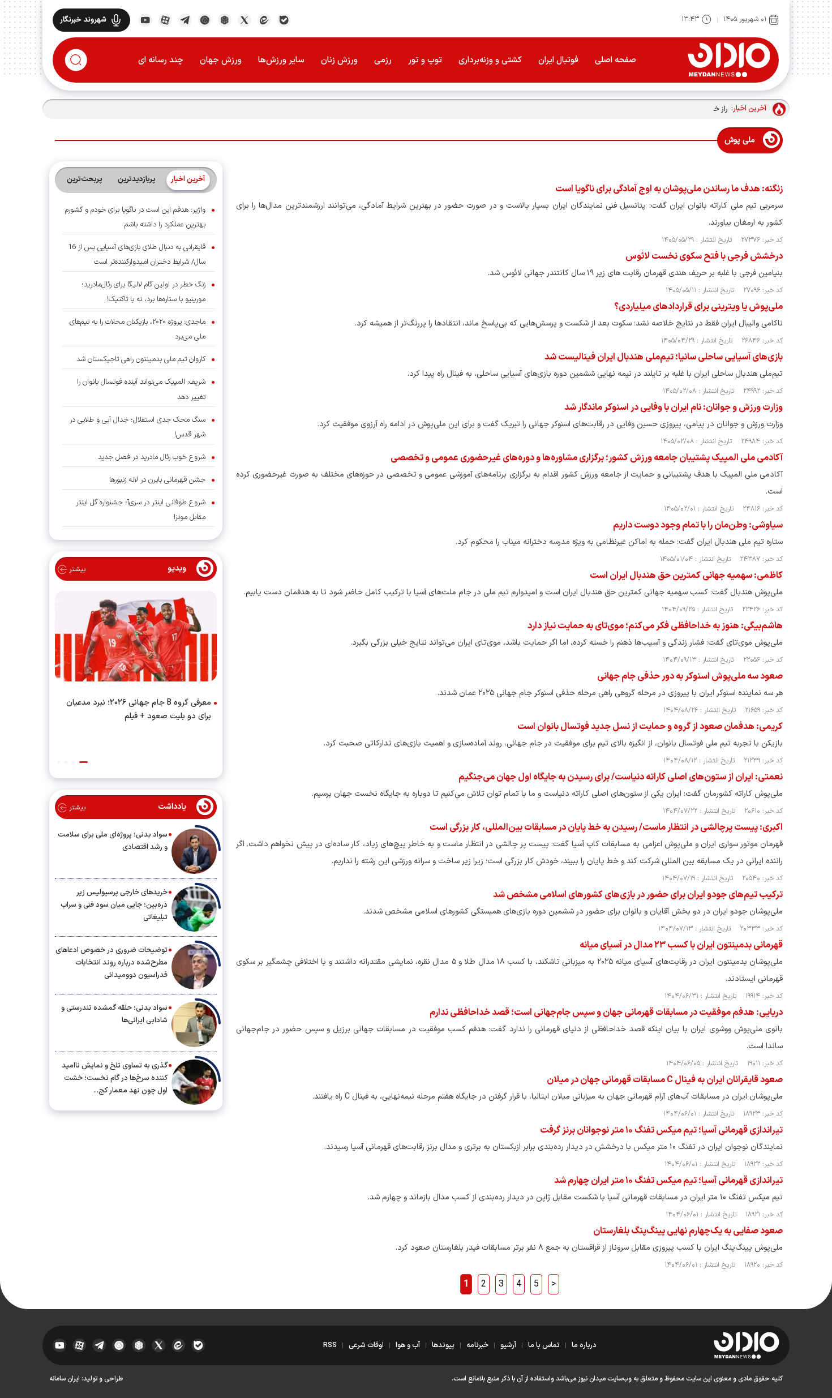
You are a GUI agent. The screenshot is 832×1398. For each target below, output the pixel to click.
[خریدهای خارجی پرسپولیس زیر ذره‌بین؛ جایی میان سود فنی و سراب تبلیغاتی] (194, 909)
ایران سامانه (64, 1379)
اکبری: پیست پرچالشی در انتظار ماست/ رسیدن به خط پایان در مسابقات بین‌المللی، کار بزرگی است (606, 827)
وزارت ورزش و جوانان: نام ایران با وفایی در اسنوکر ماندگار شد (673, 407)
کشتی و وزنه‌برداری (490, 60)
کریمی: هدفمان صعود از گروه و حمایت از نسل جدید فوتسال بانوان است (650, 727)
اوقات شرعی (366, 1345)
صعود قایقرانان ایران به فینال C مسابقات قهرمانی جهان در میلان (665, 1080)
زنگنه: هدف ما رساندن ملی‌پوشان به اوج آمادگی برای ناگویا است (669, 189)
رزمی (383, 60)
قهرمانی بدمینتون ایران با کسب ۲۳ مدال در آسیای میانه (681, 945)
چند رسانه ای (160, 60)
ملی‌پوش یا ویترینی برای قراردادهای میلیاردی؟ (698, 307)
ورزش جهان (221, 60)
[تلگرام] (185, 19)
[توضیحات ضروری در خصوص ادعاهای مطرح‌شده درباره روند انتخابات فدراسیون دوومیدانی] (194, 966)
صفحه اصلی (615, 60)
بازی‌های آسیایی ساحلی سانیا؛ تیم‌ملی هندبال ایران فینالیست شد (663, 357)
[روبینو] (205, 19)
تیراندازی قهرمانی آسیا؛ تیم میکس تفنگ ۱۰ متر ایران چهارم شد (668, 1180)
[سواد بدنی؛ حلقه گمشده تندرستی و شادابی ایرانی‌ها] (194, 1024)
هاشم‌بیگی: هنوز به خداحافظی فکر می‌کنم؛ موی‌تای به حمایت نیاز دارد (655, 626)
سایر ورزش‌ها (281, 60)
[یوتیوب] (145, 19)
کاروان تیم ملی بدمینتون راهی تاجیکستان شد (140, 359)
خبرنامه (477, 1345)
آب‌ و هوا (408, 1345)
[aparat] (165, 19)
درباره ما (584, 1345)
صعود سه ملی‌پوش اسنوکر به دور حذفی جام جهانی (690, 676)
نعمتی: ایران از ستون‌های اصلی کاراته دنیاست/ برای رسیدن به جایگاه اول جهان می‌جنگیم (620, 777)
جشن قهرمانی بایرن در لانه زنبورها (157, 480)
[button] (83, 762)
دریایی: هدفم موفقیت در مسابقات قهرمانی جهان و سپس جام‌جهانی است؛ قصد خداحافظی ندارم (606, 1012)
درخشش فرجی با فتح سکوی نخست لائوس (704, 256)
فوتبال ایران (558, 60)
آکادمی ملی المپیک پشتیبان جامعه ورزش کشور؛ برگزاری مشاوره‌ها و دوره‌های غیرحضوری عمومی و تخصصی (587, 458)
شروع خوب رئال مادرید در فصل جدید (151, 457)
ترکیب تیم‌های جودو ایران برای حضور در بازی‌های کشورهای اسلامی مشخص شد (638, 895)
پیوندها (443, 1345)
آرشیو (508, 1345)
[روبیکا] (224, 19)
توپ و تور (425, 60)
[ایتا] (264, 19)
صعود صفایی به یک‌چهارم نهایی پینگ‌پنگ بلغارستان (688, 1231)
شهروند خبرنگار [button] (83, 19)
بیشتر (76, 569)
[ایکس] (244, 19)
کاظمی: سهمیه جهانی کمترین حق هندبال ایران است (686, 575)
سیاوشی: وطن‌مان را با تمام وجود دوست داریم (698, 525)
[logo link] (729, 59)
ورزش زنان (339, 60)
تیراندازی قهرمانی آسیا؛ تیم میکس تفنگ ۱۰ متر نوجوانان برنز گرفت (661, 1130)
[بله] (284, 19)
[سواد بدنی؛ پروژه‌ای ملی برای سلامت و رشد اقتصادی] (194, 851)
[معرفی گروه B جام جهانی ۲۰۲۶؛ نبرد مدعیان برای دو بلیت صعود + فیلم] (136, 638)
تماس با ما (544, 1345)
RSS (330, 1345)
